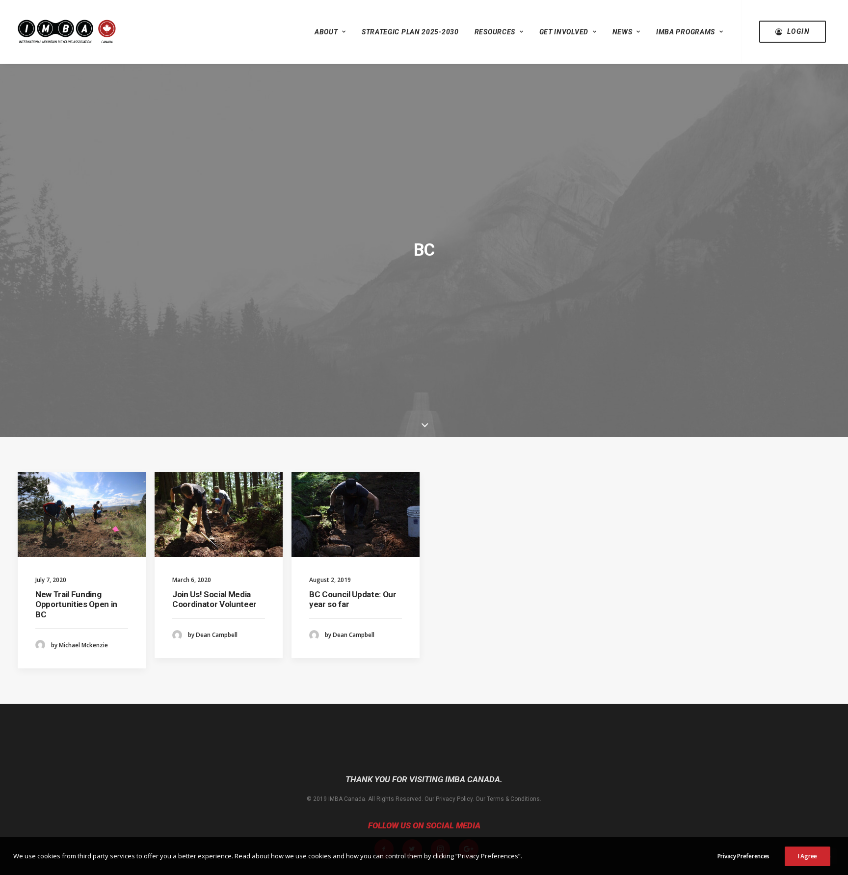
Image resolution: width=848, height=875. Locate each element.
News (622, 32)
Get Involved (563, 32)
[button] (82, 514)
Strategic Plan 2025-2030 (410, 32)
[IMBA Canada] (67, 31)
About (326, 32)
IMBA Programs (685, 32)
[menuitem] (330, 31)
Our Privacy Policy (448, 798)
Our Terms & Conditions (508, 798)
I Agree (807, 856)
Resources (495, 32)
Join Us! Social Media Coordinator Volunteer (214, 599)
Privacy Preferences (743, 856)
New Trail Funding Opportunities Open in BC (76, 604)
